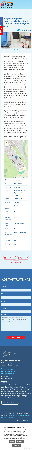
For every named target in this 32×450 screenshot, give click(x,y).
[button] (16, 157)
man (28, 421)
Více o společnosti (10, 402)
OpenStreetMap (24, 177)
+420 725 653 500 (8, 369)
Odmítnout (19, 441)
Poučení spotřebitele (8, 418)
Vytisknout (24, 258)
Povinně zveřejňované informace (19, 416)
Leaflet (17, 177)
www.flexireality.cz (9, 373)
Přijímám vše (16, 445)
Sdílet (17, 262)
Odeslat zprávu (16, 338)
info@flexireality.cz (10, 371)
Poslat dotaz (11, 258)
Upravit (12, 441)
